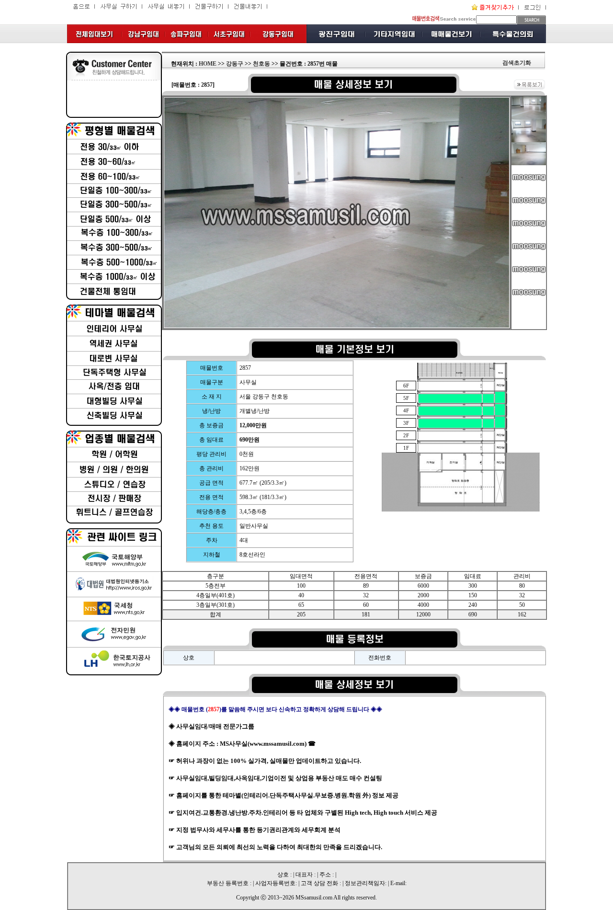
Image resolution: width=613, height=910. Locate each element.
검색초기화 (516, 62)
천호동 (261, 63)
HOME (207, 63)
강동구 (234, 63)
